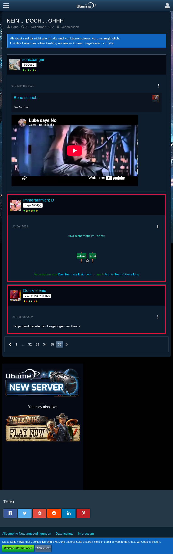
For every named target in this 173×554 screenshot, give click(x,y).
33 (37, 344)
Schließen (43, 548)
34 (45, 344)
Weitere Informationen (18, 548)
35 (52, 344)
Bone (15, 27)
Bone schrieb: (26, 97)
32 (30, 344)
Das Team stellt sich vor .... (77, 274)
